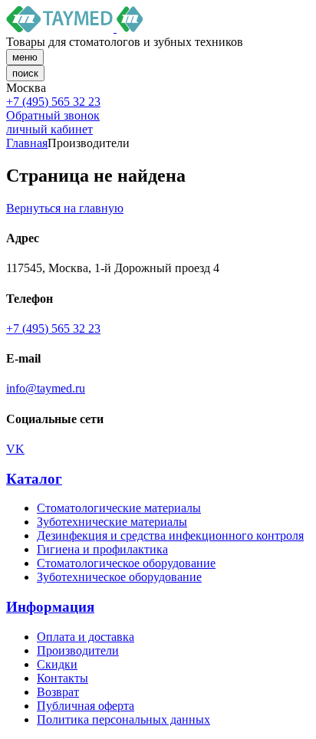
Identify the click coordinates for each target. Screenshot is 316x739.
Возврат (58, 691)
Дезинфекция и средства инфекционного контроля (170, 535)
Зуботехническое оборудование (119, 576)
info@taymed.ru (45, 388)
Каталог (34, 479)
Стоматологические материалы (119, 507)
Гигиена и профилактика (102, 549)
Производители (78, 650)
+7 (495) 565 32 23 (53, 101)
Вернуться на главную (64, 208)
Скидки (57, 664)
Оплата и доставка (85, 636)
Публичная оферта (85, 705)
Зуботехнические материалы (112, 521)
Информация (50, 607)
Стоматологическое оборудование (126, 563)
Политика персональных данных (123, 719)
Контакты (62, 678)
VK (15, 448)
